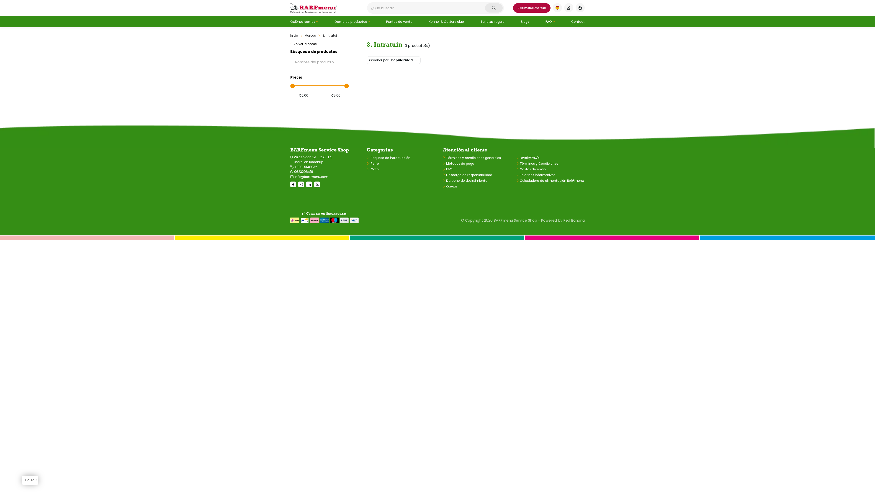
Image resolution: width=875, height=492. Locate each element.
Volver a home (305, 44)
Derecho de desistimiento (466, 180)
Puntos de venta (399, 21)
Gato (374, 169)
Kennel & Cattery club (446, 21)
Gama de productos (351, 21)
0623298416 (303, 171)
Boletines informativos (537, 175)
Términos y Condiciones (539, 163)
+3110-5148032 (306, 167)
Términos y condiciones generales (473, 158)
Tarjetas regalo (492, 21)
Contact (578, 21)
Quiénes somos (302, 21)
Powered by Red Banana (563, 220)
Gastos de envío (533, 169)
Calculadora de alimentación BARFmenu (552, 180)
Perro (374, 163)
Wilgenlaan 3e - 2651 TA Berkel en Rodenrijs (313, 159)
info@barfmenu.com (311, 176)
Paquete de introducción (390, 158)
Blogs (525, 21)
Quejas (451, 186)
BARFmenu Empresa (532, 8)
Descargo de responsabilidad (469, 175)
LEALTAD (30, 480)
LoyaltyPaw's (530, 158)
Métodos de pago (460, 163)
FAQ (549, 21)
